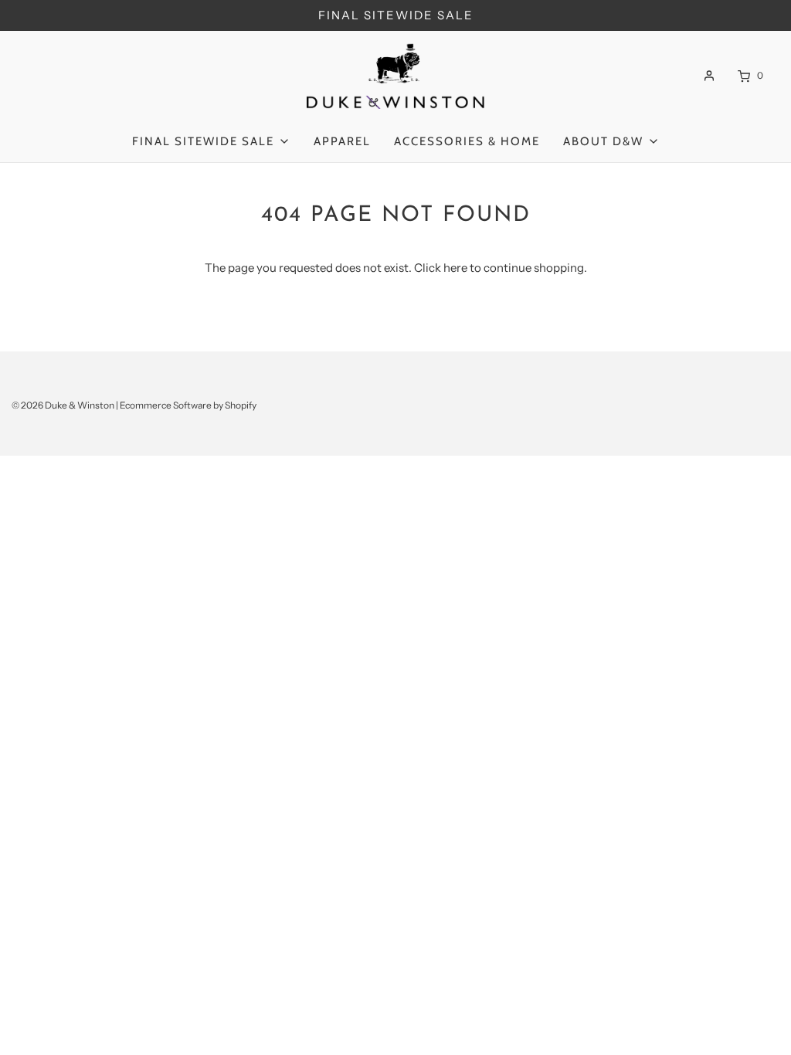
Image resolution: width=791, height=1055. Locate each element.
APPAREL (342, 141)
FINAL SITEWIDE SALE (396, 15)
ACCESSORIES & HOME (467, 141)
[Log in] (709, 76)
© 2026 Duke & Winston (63, 405)
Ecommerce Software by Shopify (188, 405)
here (455, 267)
